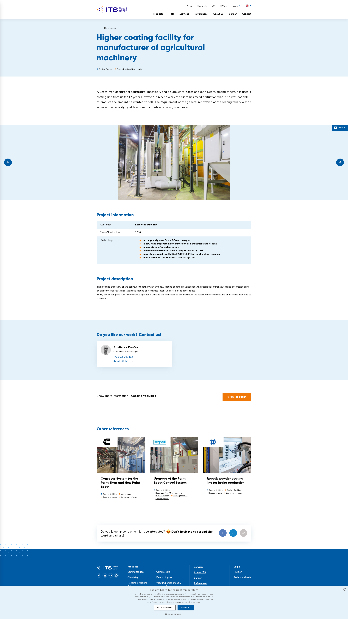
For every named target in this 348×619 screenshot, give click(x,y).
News (189, 6)
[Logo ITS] (112, 9)
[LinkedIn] (104, 575)
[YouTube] (110, 575)
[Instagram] (116, 575)
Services (184, 13)
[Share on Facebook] (223, 533)
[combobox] (344, 589)
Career (233, 13)
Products (158, 13)
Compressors (163, 571)
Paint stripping (164, 577)
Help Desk (202, 6)
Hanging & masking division (137, 584)
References (201, 13)
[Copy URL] (243, 533)
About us (218, 13)
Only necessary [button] (165, 608)
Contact (246, 13)
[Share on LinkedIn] (233, 533)
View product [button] (237, 397)
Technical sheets (242, 577)
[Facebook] (99, 575)
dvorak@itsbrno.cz (123, 361)
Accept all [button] (186, 608)
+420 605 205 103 (123, 356)
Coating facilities (136, 571)
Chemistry (133, 577)
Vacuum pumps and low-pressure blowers (169, 584)
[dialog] (174, 602)
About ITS (200, 572)
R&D (171, 13)
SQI (213, 6)
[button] (8, 162)
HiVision (224, 6)
